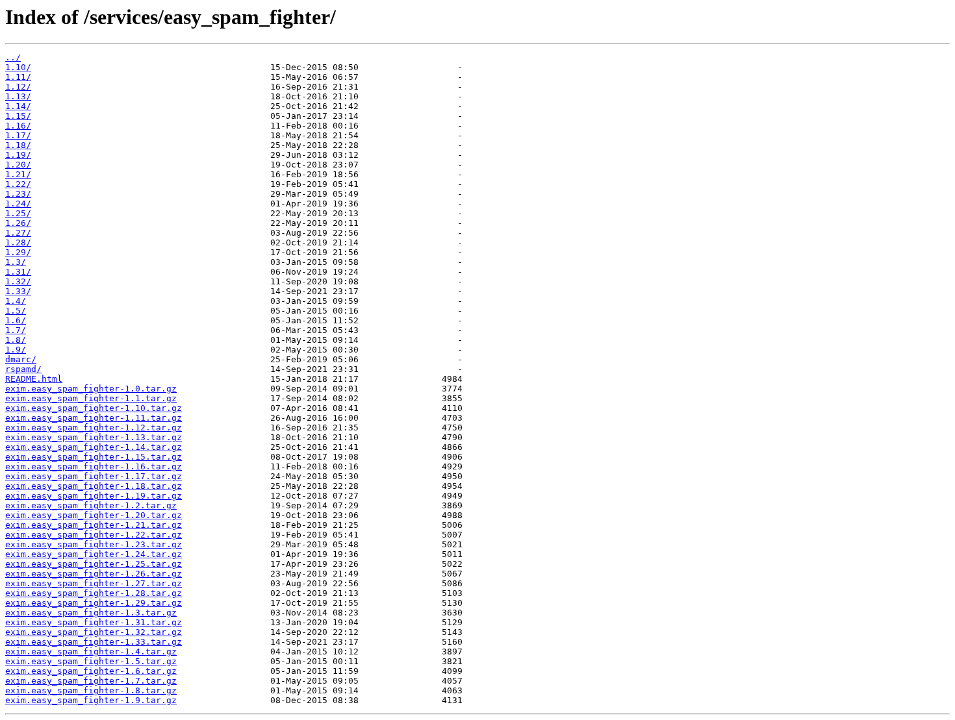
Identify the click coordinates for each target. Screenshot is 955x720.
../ (13, 57)
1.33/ (18, 291)
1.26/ (18, 223)
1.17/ (18, 135)
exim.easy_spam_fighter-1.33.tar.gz (93, 642)
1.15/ (18, 116)
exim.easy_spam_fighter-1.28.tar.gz (93, 593)
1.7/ (15, 330)
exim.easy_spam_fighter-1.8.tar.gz (91, 690)
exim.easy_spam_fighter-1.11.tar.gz (93, 418)
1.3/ (15, 262)
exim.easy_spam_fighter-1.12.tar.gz (93, 427)
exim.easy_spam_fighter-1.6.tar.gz (91, 671)
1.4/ (15, 301)
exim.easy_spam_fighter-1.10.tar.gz (93, 408)
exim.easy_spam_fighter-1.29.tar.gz (93, 603)
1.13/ (18, 96)
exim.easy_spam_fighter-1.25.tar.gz (93, 564)
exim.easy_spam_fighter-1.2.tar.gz (91, 505)
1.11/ (18, 77)
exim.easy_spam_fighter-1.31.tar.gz (93, 622)
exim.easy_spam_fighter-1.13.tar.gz (93, 437)
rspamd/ (23, 369)
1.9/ (15, 349)
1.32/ (18, 281)
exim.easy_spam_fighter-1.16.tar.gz (93, 466)
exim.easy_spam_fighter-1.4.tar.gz (91, 651)
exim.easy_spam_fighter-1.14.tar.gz (93, 447)
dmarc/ (20, 359)
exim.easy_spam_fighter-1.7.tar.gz (91, 681)
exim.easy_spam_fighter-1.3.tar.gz (91, 612)
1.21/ (18, 174)
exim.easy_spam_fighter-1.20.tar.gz (93, 515)
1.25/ (18, 213)
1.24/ (18, 203)
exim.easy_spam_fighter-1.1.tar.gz (91, 398)
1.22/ (18, 184)
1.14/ (18, 106)
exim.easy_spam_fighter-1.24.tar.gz (93, 554)
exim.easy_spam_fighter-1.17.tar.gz (93, 476)
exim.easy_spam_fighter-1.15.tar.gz (93, 457)
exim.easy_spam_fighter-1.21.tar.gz (93, 525)
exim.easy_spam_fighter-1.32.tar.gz (93, 632)
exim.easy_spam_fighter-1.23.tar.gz (93, 544)
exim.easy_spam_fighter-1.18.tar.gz (93, 486)
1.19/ (18, 155)
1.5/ (15, 311)
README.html (33, 379)
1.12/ (18, 87)
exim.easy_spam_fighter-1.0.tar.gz (91, 388)
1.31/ (18, 272)
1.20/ (18, 164)
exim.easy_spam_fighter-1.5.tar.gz (91, 661)
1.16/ (18, 125)
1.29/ (18, 252)
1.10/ (18, 67)
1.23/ (18, 194)
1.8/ (15, 340)
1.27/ (18, 233)
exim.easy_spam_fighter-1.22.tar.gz (93, 535)
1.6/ (15, 320)
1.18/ (18, 145)
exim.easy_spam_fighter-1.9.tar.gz (91, 700)
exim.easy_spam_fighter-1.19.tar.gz (93, 496)
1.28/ (18, 242)
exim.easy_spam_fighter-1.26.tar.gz (93, 573)
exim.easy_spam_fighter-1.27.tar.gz (93, 583)
